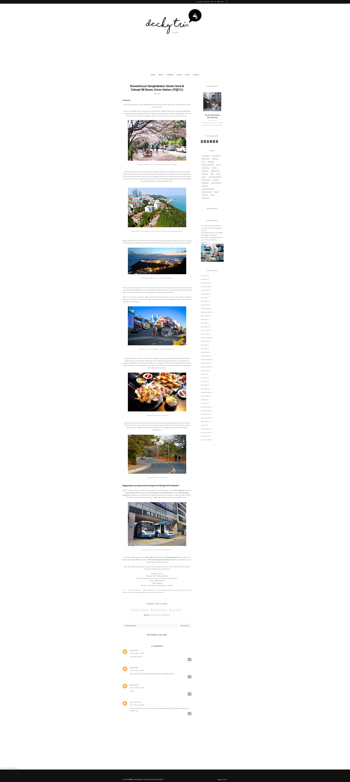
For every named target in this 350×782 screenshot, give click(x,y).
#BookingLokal (205, 158)
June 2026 (204, 275)
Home (153, 75)
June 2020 (204, 403)
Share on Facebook (141, 610)
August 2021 (204, 370)
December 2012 (205, 440)
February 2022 (205, 356)
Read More (219, 125)
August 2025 (204, 294)
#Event (203, 161)
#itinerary (214, 168)
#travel (161, 615)
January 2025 (205, 305)
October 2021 (205, 363)
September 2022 (205, 337)
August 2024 (204, 316)
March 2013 (204, 436)
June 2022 (204, 345)
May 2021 (204, 381)
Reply (189, 659)
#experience (211, 161)
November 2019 (205, 410)
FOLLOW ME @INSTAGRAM (9, 768)
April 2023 (204, 323)
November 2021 (205, 359)
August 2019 (204, 421)
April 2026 (204, 279)
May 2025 (204, 297)
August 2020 (204, 396)
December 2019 (205, 407)
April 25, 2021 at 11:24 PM (137, 653)
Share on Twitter (160, 610)
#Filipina (218, 165)
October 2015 (205, 429)
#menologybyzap (206, 180)
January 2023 (205, 334)
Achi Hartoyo (135, 702)
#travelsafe (205, 195)
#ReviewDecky (205, 183)
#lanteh (204, 177)
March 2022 (204, 352)
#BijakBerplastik (216, 155)
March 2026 (204, 283)
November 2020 (205, 392)
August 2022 (204, 341)
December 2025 (205, 286)
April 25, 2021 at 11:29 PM (137, 670)
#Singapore (205, 186)
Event (187, 75)
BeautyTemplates (138, 779)
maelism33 (134, 685)
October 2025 (205, 290)
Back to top (222, 779)
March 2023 (204, 327)
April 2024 (204, 319)
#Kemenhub (205, 174)
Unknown (134, 650)
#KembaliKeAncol (215, 171)
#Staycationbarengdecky (208, 189)
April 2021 (204, 385)
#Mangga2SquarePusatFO (214, 177)
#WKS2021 (167, 615)
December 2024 (205, 308)
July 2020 (203, 399)
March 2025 (204, 301)
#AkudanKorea (206, 155)
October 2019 (205, 414)
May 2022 (204, 348)
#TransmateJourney (207, 192)
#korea (151, 615)
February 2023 (205, 330)
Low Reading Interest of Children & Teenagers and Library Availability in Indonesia (211, 228)
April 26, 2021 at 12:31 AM (137, 688)
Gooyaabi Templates (157, 779)
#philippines (216, 180)
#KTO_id (156, 615)
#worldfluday (205, 198)
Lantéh (179, 75)
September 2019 (205, 418)
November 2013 (205, 432)
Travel (160, 75)
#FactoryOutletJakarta (208, 165)
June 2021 (203, 378)
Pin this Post (176, 610)
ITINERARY (169, 75)
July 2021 (203, 374)
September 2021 (205, 367)
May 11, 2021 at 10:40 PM (137, 705)
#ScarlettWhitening (216, 183)
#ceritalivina (215, 158)
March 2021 (204, 389)
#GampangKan (205, 168)
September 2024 (205, 312)
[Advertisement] (175, 58)
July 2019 (203, 425)
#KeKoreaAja (205, 171)
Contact (196, 75)
